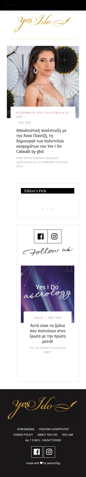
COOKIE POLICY (23, 434)
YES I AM (67, 434)
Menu (13, 5)
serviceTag (53, 463)
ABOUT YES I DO (47, 434)
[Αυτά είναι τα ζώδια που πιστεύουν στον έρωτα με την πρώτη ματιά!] (47, 294)
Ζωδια (38, 317)
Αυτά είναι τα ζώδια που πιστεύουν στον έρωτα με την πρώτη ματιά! (48, 333)
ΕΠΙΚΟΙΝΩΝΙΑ (25, 429)
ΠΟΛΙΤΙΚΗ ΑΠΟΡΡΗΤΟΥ (54, 429)
